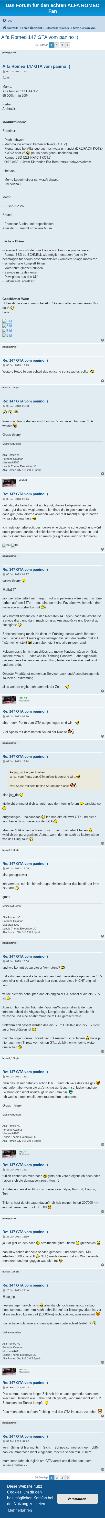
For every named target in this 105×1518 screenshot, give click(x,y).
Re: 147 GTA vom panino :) (25, 360)
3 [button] (62, 45)
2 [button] (57, 45)
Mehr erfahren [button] (20, 1510)
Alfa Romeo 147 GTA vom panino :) (39, 37)
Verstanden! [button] (78, 1499)
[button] (67, 45)
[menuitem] (7, 21)
